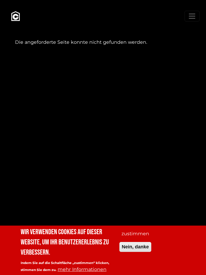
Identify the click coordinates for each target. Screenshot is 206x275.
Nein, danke (135, 246)
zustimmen (135, 233)
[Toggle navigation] (192, 16)
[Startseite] (15, 16)
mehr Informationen (82, 269)
